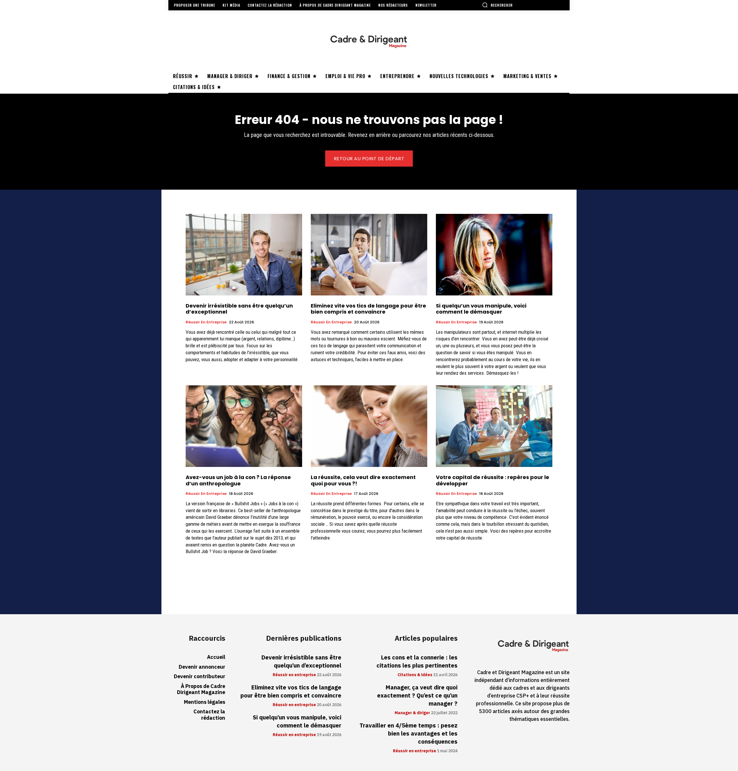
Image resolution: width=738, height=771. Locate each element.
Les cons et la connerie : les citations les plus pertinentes (417, 661)
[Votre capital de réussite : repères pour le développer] (494, 426)
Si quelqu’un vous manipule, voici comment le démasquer (481, 309)
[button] (497, 5)
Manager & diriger (412, 713)
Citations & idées (415, 675)
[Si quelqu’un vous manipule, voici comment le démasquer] (494, 254)
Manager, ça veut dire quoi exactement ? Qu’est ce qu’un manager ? (417, 695)
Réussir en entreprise (206, 322)
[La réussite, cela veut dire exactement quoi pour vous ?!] (369, 426)
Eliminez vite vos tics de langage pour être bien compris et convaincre (368, 309)
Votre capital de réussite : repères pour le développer (492, 480)
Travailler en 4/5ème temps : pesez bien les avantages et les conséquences (408, 733)
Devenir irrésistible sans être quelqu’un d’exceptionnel (239, 309)
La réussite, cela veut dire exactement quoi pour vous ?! (363, 480)
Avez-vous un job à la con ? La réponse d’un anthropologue (238, 480)
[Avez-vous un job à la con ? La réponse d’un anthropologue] (244, 426)
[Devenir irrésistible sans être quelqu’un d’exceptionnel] (244, 254)
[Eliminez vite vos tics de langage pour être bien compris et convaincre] (369, 254)
